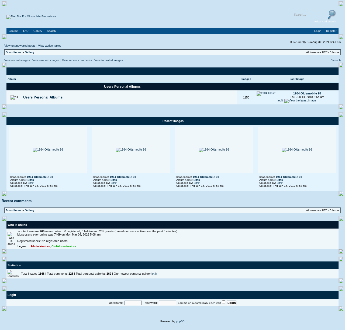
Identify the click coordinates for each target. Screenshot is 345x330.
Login (12, 295)
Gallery (29, 52)
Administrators (40, 246)
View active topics (49, 45)
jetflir (281, 100)
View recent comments (77, 60)
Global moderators (63, 246)
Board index (14, 52)
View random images (46, 60)
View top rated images (108, 60)
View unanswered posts (20, 45)
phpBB (180, 321)
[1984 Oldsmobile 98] (266, 92)
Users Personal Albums (122, 87)
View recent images (17, 60)
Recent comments (17, 201)
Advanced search (325, 21)
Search (336, 60)
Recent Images (173, 121)
